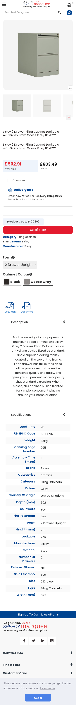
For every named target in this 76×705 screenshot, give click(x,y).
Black (15, 281)
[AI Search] (69, 12)
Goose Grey (41, 281)
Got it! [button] (38, 697)
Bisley (25, 241)
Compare (18, 180)
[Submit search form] (59, 12)
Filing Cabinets (27, 237)
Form (7, 257)
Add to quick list (68, 117)
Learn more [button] (47, 688)
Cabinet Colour (16, 274)
